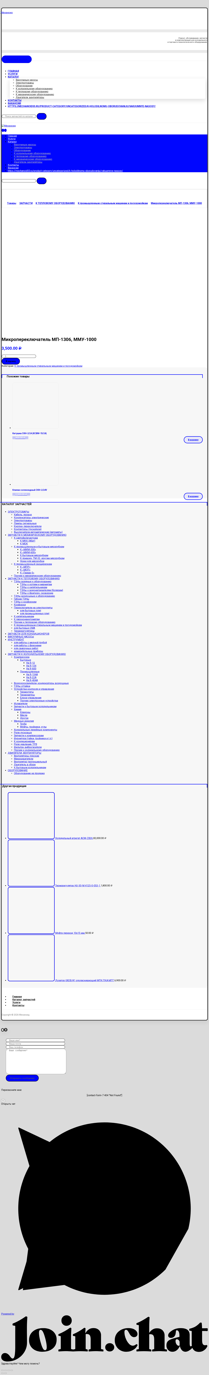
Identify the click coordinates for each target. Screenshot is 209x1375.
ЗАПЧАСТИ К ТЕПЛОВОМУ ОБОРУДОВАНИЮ (34, 578)
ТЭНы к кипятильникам (33, 587)
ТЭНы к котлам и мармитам (36, 584)
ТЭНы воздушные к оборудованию (34, 596)
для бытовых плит (30, 610)
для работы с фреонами (27, 645)
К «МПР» (25, 567)
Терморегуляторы (24, 630)
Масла (23, 715)
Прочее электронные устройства (39, 700)
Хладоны (25, 712)
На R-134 (31, 665)
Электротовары (23, 520)
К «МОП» (25, 569)
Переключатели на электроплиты (33, 607)
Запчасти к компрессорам (29, 735)
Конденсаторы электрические (31, 517)
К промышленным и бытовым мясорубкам (39, 546)
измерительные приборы (28, 651)
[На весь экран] (8, 1370)
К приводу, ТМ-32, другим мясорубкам (42, 558)
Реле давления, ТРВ (25, 744)
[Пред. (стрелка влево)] (2, 1373)
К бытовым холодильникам (30, 767)
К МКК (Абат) (27, 540)
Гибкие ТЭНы (21, 598)
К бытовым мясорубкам (34, 555)
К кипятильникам (24, 616)
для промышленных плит (34, 613)
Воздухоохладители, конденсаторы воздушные (41, 683)
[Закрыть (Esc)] (2, 1370)
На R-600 (31, 668)
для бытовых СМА (24, 628)
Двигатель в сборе (25, 764)
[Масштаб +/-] (11, 1370)
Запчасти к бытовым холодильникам (35, 706)
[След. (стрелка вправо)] (5, 1373)
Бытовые (25, 660)
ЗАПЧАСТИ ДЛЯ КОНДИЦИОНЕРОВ (28, 633)
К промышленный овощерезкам (33, 564)
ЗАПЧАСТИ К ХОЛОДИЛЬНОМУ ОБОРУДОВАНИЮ (37, 654)
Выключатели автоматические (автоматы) (38, 532)
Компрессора (21, 657)
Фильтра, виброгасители (28, 747)
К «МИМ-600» (28, 552)
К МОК (24, 543)
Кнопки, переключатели (27, 526)
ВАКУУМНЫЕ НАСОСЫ (21, 636)
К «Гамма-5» (27, 572)
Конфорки (20, 604)
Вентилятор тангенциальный (30, 761)
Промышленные (29, 671)
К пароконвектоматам (27, 619)
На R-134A (32, 674)
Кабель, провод (23, 514)
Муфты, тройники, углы (33, 726)
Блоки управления (30, 697)
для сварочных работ (26, 648)
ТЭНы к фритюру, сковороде (36, 593)
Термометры (27, 694)
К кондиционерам (24, 741)
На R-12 (30, 662)
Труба (23, 723)
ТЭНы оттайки (22, 686)
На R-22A (31, 677)
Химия (17, 709)
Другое (24, 718)
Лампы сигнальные (25, 523)
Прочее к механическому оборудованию (37, 575)
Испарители (20, 703)
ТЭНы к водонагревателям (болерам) (41, 590)
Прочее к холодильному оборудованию (37, 750)
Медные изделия (24, 721)
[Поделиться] (5, 1370)
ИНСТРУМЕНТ (16, 639)
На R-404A (32, 680)
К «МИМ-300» (28, 549)
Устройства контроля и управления (34, 689)
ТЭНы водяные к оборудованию (32, 581)
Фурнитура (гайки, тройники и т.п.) (33, 738)
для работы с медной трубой (30, 642)
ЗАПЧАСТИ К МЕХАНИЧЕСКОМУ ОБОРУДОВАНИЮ (37, 535)
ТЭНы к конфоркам (25, 601)
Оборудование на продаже (29, 773)
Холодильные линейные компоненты (35, 729)
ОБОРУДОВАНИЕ (18, 770)
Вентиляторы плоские (26, 755)
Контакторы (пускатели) (27, 529)
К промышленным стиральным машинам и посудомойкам (48, 366)
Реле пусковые (23, 732)
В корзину (11, 361)
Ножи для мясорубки (32, 561)
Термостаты (27, 691)
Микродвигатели (23, 758)
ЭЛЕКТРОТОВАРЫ (18, 511)
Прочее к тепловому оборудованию (34, 622)
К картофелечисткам (26, 537)
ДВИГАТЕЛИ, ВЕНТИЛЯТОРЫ (24, 753)
